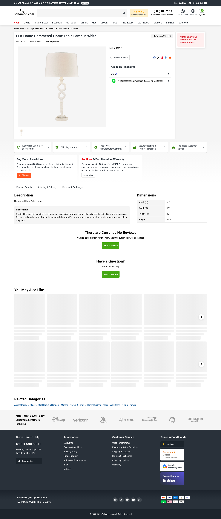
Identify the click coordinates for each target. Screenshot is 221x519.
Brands (170, 23)
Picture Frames (129, 405)
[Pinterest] (197, 3)
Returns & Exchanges (122, 456)
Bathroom (143, 23)
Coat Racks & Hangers (48, 405)
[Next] (201, 317)
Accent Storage (21, 405)
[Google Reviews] (172, 454)
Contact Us (27, 461)
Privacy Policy (70, 451)
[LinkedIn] (166, 57)
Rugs (114, 23)
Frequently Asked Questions (125, 447)
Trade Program (71, 456)
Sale (16, 23)
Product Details (36, 42)
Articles (67, 469)
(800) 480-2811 (29, 444)
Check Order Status (121, 443)
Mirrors (64, 405)
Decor (104, 23)
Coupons (184, 23)
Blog (66, 464)
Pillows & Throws (78, 405)
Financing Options (120, 460)
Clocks (33, 405)
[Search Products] (124, 13)
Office (84, 23)
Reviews (170, 444)
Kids (94, 23)
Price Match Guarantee (75, 460)
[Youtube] (205, 3)
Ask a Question (52, 42)
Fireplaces (127, 23)
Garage (158, 23)
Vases (105, 405)
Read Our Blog (180, 3)
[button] (82, 13)
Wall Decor (115, 405)
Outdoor (71, 23)
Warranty (116, 464)
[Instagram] (201, 3)
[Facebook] (189, 3)
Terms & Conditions (73, 447)
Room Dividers (94, 405)
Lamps (31, 28)
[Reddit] (170, 57)
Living (27, 23)
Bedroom (57, 23)
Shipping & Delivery (121, 451)
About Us (68, 443)
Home (16, 28)
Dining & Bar (41, 23)
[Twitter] (193, 3)
